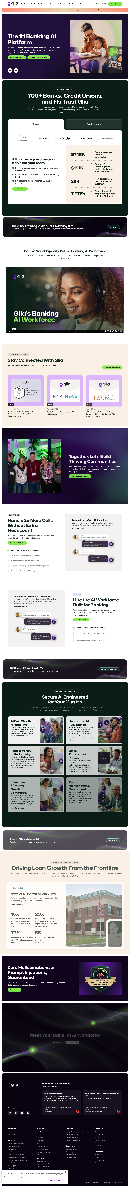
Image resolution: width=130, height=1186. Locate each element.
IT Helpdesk (11, 1168)
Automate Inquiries (43, 1146)
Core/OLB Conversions (15, 1163)
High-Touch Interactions (44, 1164)
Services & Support (71, 1149)
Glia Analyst (40, 1140)
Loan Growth (11, 1152)
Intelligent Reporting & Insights (75, 1132)
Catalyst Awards (71, 1154)
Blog (96, 1132)
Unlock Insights (41, 1155)
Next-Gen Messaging (43, 1166)
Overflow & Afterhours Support (17, 1160)
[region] (35, 1177)
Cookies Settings (55, 1180)
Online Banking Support (15, 1146)
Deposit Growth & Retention (16, 1154)
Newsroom (98, 1143)
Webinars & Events (100, 1134)
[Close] (65, 1172)
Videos (97, 1137)
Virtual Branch (12, 1149)
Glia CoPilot (40, 1137)
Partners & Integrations (73, 1140)
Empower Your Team (43, 1152)
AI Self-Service (41, 1161)
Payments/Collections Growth (17, 1157)
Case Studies (99, 1145)
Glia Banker (40, 1135)
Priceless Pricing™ (100, 1160)
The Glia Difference (72, 1137)
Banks (33, 4)
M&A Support (12, 1166)
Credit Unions (43, 4)
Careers (97, 1157)
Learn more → (103, 10)
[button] (25, 4)
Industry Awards (100, 1140)
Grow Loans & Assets (43, 1149)
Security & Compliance (73, 1134)
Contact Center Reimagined (16, 1143)
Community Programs (72, 1152)
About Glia (98, 1154)
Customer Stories (71, 1157)
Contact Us (98, 1163)
